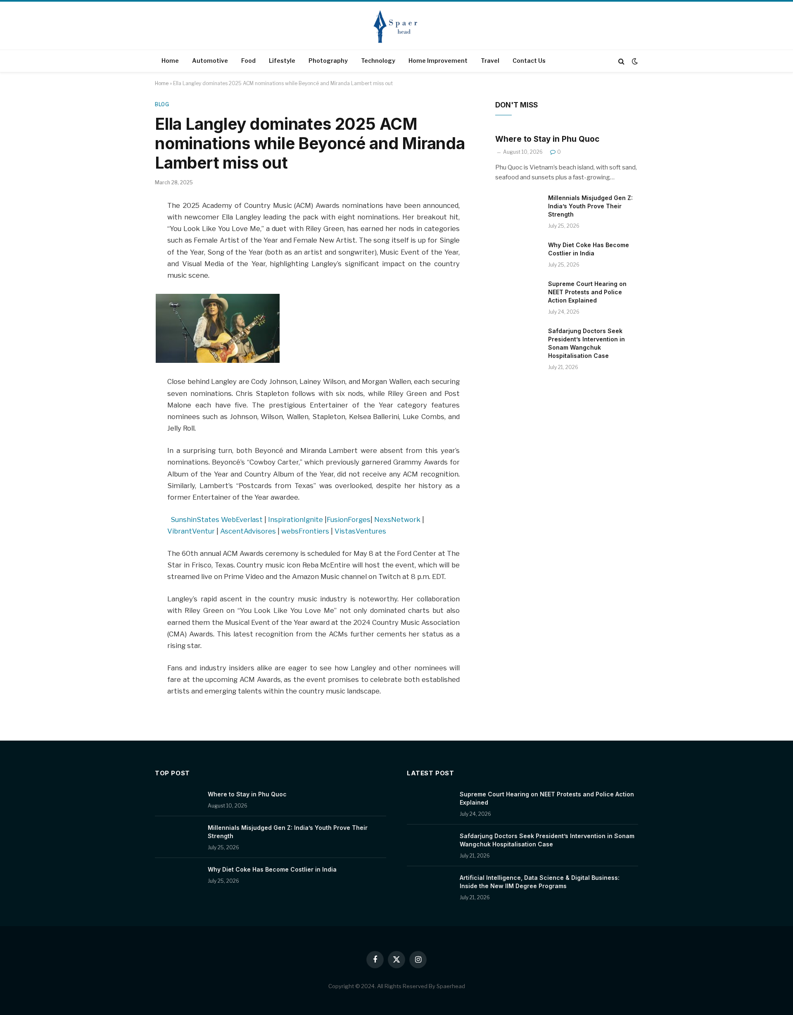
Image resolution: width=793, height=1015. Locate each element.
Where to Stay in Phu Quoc (547, 139)
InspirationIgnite (295, 519)
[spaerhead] (396, 26)
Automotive (210, 60)
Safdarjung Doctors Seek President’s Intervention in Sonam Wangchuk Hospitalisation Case (586, 343)
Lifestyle (282, 60)
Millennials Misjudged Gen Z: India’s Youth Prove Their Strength (590, 206)
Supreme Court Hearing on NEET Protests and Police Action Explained (587, 292)
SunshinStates (195, 519)
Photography (328, 60)
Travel (490, 60)
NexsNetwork (397, 519)
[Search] (621, 61)
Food (248, 60)
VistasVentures (360, 531)
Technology (378, 60)
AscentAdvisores (248, 531)
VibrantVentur (191, 531)
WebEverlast (242, 519)
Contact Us (529, 60)
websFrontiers (305, 531)
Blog (162, 104)
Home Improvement (438, 60)
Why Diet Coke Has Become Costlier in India (588, 249)
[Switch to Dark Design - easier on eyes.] (634, 61)
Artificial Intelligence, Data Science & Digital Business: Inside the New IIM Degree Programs (540, 881)
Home (170, 60)
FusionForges (348, 519)
